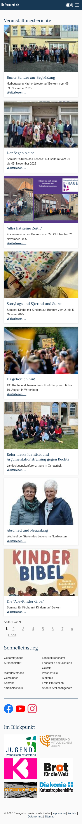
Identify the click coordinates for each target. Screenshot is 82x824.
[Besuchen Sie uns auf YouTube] (21, 712)
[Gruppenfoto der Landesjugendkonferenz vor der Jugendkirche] (41, 425)
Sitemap (49, 816)
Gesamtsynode (13, 657)
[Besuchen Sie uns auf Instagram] (32, 712)
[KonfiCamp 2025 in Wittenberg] (41, 350)
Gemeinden (11, 678)
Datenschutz (35, 816)
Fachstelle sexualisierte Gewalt (57, 665)
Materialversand (14, 672)
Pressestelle (50, 672)
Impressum (59, 813)
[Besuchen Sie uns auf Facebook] (9, 712)
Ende (12, 635)
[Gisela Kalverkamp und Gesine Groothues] (41, 501)
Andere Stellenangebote (57, 688)
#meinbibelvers (13, 688)
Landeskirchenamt (53, 657)
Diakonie (47, 678)
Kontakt (9, 683)
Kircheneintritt (12, 662)
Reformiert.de (10, 4)
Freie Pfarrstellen (53, 683)
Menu (69, 5)
